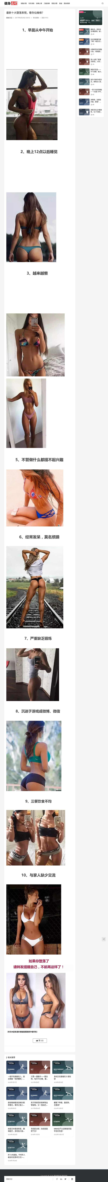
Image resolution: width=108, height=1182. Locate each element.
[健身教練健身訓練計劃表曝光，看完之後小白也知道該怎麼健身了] (16, 1093)
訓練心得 (39, 3)
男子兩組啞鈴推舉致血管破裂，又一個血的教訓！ (39, 1104)
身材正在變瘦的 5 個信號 (62, 1077)
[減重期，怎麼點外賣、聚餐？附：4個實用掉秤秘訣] (84, 102)
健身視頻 (67, 3)
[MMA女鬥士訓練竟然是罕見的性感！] (62, 1119)
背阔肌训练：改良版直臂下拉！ (39, 1130)
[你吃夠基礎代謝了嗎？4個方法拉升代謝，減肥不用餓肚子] (84, 41)
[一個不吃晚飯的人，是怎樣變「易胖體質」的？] (16, 1067)
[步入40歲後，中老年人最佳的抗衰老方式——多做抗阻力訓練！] (16, 1145)
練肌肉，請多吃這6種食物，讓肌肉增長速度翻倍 (96, 31)
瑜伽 (60, 3)
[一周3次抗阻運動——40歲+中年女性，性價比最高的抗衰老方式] (84, 92)
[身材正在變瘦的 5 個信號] (62, 1067)
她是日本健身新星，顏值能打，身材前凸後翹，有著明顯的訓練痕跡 (16, 1130)
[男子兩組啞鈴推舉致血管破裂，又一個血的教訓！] (39, 1093)
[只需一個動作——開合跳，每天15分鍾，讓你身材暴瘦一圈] (39, 1067)
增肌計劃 (54, 3)
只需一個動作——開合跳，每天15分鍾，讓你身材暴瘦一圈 (39, 1077)
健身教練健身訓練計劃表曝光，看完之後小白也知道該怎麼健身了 (16, 1104)
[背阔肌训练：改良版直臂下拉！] (39, 1119)
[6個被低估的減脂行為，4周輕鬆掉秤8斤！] (84, 51)
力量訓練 (47, 3)
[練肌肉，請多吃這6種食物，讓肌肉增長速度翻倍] (84, 31)
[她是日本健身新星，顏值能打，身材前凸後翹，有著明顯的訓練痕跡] (16, 1119)
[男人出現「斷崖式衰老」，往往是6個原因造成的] (84, 61)
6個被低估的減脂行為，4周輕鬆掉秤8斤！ (96, 51)
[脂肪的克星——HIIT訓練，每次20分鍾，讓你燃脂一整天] (84, 71)
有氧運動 (31, 3)
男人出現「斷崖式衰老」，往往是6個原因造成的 (96, 61)
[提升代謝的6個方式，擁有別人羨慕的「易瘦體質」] (84, 81)
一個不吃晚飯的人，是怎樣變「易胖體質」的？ (16, 1077)
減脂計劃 (24, 3)
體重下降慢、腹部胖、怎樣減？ (62, 1104)
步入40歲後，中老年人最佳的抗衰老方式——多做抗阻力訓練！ (16, 1156)
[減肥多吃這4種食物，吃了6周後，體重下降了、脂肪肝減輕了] (84, 112)
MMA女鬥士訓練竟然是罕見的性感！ (63, 1130)
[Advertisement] (39, 53)
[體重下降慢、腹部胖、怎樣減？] (62, 1093)
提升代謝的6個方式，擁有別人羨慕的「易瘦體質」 (96, 82)
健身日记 (9, 18)
